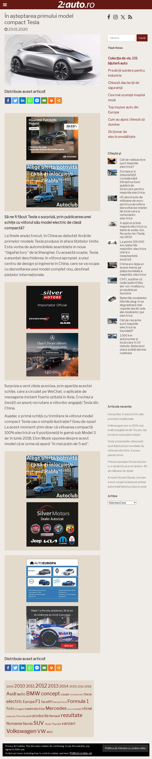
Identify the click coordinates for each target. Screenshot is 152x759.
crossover (76, 694)
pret (29, 716)
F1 (37, 701)
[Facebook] (8, 100)
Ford (64, 702)
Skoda (28, 724)
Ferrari (57, 702)
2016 (80, 686)
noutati (76, 708)
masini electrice (35, 709)
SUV (38, 723)
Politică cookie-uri (81, 753)
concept (50, 694)
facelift (47, 702)
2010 (19, 686)
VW (41, 731)
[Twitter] (15, 100)
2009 (10, 686)
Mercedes (56, 708)
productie (40, 716)
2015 (73, 686)
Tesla (48, 723)
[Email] (44, 100)
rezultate (71, 715)
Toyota (56, 724)
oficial (87, 708)
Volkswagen (21, 731)
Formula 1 (78, 701)
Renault (54, 716)
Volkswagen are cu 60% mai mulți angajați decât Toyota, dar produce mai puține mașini (127, 430)
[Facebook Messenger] (37, 100)
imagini (19, 708)
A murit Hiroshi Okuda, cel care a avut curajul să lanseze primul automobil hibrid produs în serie (127, 482)
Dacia (88, 694)
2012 (41, 686)
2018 (87, 686)
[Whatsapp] (30, 100)
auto (21, 694)
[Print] (51, 100)
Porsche (21, 716)
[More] (58, 100)
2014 (64, 686)
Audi (11, 693)
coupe (65, 694)
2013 (53, 686)
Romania (14, 723)
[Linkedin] (22, 100)
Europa (29, 701)
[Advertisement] (130, 380)
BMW (33, 693)
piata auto (11, 716)
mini (69, 709)
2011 (30, 686)
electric (14, 701)
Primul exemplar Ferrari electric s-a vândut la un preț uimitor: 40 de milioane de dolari (127, 466)
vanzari (68, 723)
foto (10, 708)
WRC (50, 732)
